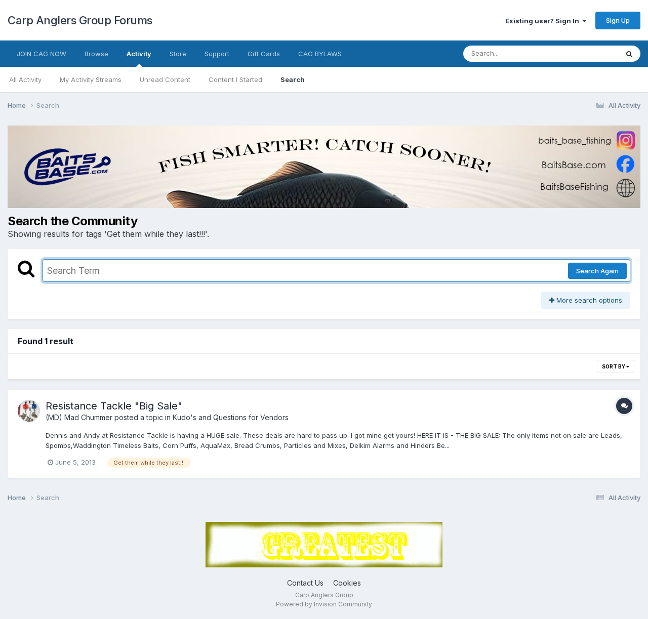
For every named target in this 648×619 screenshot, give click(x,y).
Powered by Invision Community (324, 604)
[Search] (629, 54)
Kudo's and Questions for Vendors (231, 417)
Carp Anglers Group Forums (80, 20)
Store (178, 54)
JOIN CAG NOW (41, 54)
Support (217, 54)
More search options (588, 300)
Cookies (347, 583)
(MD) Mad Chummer (79, 417)
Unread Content (165, 79)
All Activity (25, 79)
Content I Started (235, 79)
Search (292, 79)
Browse (96, 54)
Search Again (597, 271)
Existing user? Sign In (543, 21)
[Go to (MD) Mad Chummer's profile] (29, 411)
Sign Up (618, 20)
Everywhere (586, 53)
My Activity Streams (91, 79)
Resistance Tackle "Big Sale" (114, 406)
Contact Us (305, 583)
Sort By (614, 366)
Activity (139, 54)
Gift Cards (264, 54)
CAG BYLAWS (320, 54)
